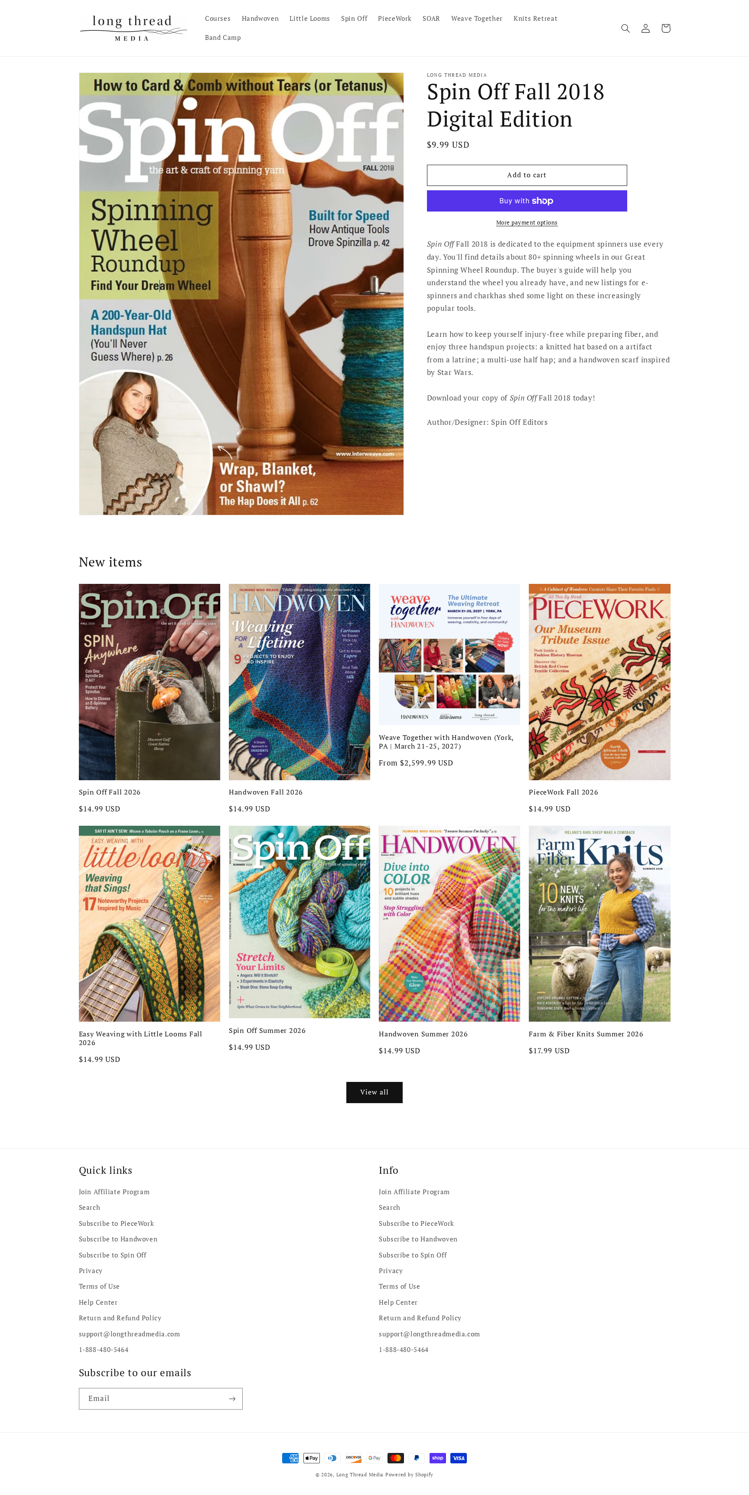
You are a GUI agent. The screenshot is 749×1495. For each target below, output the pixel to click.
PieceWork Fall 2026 (563, 792)
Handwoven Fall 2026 (266, 792)
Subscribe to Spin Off (113, 1255)
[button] (626, 28)
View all (374, 1092)
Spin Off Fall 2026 (110, 792)
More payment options (527, 222)
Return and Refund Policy (120, 1318)
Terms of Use (99, 1286)
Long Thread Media (360, 1475)
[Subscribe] (232, 1398)
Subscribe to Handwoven (118, 1239)
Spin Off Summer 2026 (267, 1030)
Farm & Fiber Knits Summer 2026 (586, 1033)
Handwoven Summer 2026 (423, 1033)
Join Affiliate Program (114, 1192)
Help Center (98, 1302)
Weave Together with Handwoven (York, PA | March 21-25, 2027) (446, 742)
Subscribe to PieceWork (116, 1223)
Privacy (91, 1271)
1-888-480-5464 (104, 1349)
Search (90, 1207)
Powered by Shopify (409, 1475)
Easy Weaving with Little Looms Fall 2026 (140, 1038)
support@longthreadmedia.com (129, 1334)
